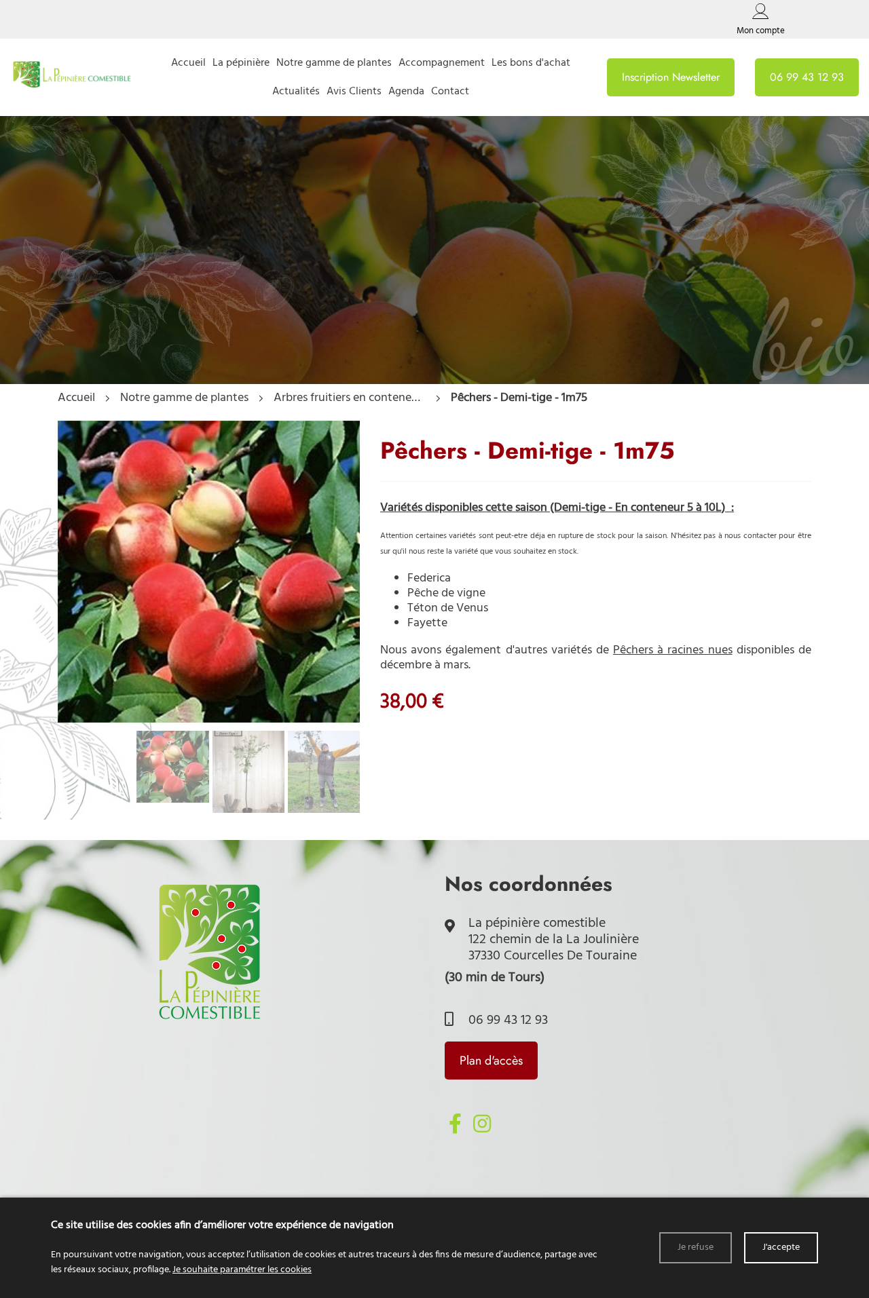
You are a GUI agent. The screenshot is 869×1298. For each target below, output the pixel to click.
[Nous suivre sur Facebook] (455, 1123)
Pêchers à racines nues (673, 650)
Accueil (76, 398)
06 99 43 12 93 (506, 1020)
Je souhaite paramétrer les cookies (242, 1270)
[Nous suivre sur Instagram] (482, 1123)
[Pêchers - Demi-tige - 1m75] (209, 719)
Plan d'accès (491, 1060)
